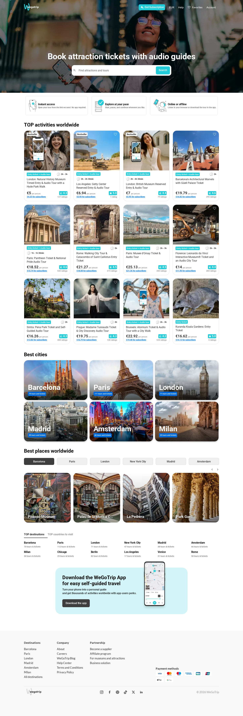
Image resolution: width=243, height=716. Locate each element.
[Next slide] (217, 470)
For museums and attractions (107, 658)
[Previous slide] (212, 470)
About (60, 649)
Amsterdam (31, 667)
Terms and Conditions (70, 667)
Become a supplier (101, 649)
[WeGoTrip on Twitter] (133, 692)
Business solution (100, 663)
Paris (27, 653)
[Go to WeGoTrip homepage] (34, 7)
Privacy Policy (65, 672)
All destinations (33, 677)
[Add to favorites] (66, 134)
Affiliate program (100, 653)
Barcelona (30, 649)
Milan (27, 672)
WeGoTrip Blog (66, 658)
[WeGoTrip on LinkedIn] (141, 692)
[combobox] (115, 70)
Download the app (76, 603)
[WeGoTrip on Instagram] (101, 692)
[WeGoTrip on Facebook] (109, 692)
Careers (62, 653)
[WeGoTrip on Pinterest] (117, 692)
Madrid (28, 663)
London (28, 658)
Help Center (64, 663)
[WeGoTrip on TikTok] (125, 692)
